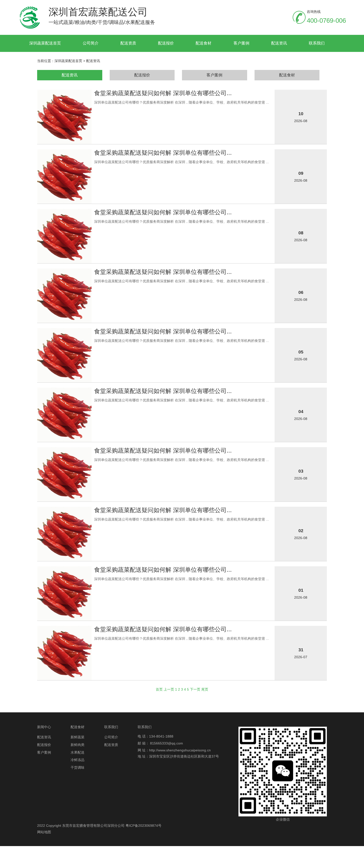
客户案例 (241, 43)
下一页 (195, 689)
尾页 (204, 689)
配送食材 (203, 43)
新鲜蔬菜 (77, 737)
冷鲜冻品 (77, 760)
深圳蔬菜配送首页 (45, 43)
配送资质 (128, 43)
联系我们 (317, 43)
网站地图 (44, 832)
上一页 (169, 689)
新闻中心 (44, 727)
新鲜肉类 (77, 745)
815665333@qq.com (166, 743)
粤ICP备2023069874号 (143, 826)
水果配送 (77, 752)
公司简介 (91, 43)
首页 (159, 689)
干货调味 (77, 767)
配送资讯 (279, 43)
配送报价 (166, 43)
